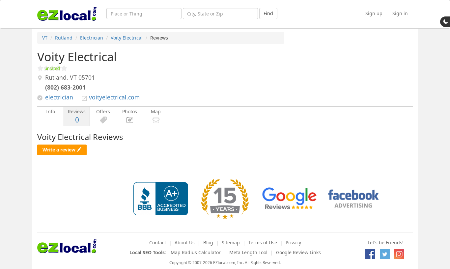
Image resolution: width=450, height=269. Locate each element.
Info (50, 111)
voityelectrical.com (114, 97)
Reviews (77, 116)
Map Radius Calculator (196, 252)
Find (268, 13)
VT (44, 38)
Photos (129, 111)
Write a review (59, 150)
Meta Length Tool (248, 252)
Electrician (91, 38)
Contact (157, 242)
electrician (59, 97)
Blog (208, 242)
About (185, 242)
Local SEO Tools (147, 252)
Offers (103, 111)
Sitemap (231, 242)
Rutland (63, 38)
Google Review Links (298, 252)
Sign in (400, 13)
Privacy (293, 242)
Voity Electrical (127, 38)
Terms (262, 242)
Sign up (373, 13)
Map (156, 111)
